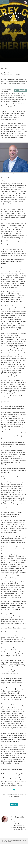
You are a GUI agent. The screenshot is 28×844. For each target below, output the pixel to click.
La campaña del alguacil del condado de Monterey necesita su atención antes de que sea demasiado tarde (14, 83)
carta (17, 796)
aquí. (24, 255)
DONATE (9, 841)
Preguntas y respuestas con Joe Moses (17, 81)
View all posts (15, 833)
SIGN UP (5, 841)
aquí (11, 255)
